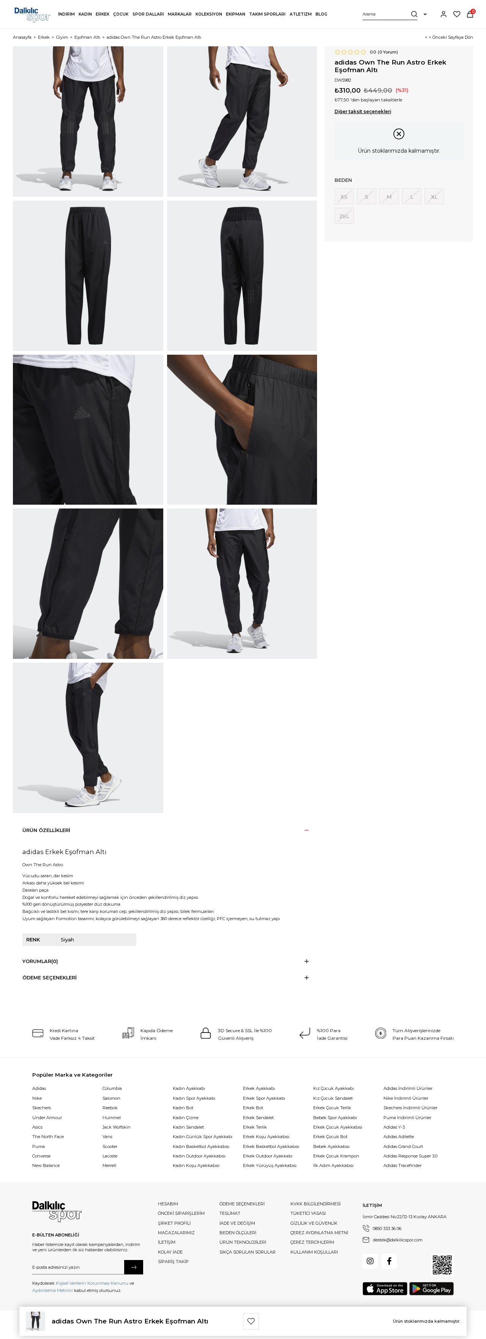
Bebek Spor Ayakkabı (335, 1117)
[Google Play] (431, 1288)
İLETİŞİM (166, 1242)
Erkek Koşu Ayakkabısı (266, 1136)
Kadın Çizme (186, 1117)
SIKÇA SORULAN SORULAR (247, 1252)
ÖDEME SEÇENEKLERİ (242, 1203)
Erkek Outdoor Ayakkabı (267, 1156)
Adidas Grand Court (403, 1146)
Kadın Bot (183, 1107)
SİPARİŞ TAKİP (173, 1261)
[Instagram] (370, 1261)
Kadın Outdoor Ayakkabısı (199, 1156)
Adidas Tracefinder (402, 1165)
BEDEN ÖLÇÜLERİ (237, 1232)
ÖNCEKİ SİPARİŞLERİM (181, 1213)
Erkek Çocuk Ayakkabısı (337, 1127)
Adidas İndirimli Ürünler (407, 1088)
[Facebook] (389, 1261)
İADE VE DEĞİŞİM (237, 1223)
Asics (37, 1127)
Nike (37, 1098)
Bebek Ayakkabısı (331, 1146)
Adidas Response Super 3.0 (410, 1156)
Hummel (112, 1117)
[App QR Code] (442, 1265)
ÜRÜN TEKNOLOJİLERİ (242, 1242)
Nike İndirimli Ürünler (405, 1098)
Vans (107, 1136)
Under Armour (47, 1117)
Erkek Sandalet (258, 1117)
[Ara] (414, 14)
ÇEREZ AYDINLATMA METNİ (319, 1232)
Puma (38, 1146)
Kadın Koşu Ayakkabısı (196, 1165)
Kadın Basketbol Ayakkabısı (201, 1146)
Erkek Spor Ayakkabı (264, 1098)
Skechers (41, 1107)
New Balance (46, 1165)
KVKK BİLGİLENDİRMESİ (315, 1203)
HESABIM (168, 1203)
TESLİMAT (229, 1213)
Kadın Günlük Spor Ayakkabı (202, 1136)
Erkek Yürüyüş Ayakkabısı (270, 1165)
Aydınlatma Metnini (52, 1290)
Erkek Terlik (255, 1127)
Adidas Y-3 (394, 1127)
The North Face (48, 1136)
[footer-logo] (57, 1211)
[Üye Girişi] (443, 14)
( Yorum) (388, 52)
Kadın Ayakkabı (189, 1088)
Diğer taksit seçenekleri (363, 111)
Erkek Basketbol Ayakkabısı (271, 1146)
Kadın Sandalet (188, 1127)
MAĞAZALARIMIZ (176, 1232)
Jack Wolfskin (117, 1127)
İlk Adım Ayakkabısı (333, 1165)
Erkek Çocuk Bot (330, 1136)
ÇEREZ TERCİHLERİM (312, 1242)
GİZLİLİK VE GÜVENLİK (314, 1223)
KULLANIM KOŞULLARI (314, 1252)
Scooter (110, 1146)
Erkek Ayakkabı (259, 1088)
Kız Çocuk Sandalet (333, 1098)
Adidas (39, 1088)
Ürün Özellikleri (46, 830)
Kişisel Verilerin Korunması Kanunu (92, 1283)
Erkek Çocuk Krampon (336, 1156)
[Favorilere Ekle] (251, 1321)
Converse (41, 1156)
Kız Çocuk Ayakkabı (333, 1088)
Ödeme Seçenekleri (49, 978)
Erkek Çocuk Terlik (332, 1107)
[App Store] (385, 1288)
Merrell (109, 1165)
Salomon (111, 1098)
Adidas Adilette (398, 1136)
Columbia (112, 1088)
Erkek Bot (253, 1107)
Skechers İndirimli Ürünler (410, 1107)
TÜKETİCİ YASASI (308, 1213)
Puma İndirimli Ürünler (407, 1117)
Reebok (110, 1107)
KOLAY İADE (170, 1252)
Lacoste (110, 1156)
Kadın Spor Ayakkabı (194, 1098)
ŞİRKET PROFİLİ (174, 1223)
